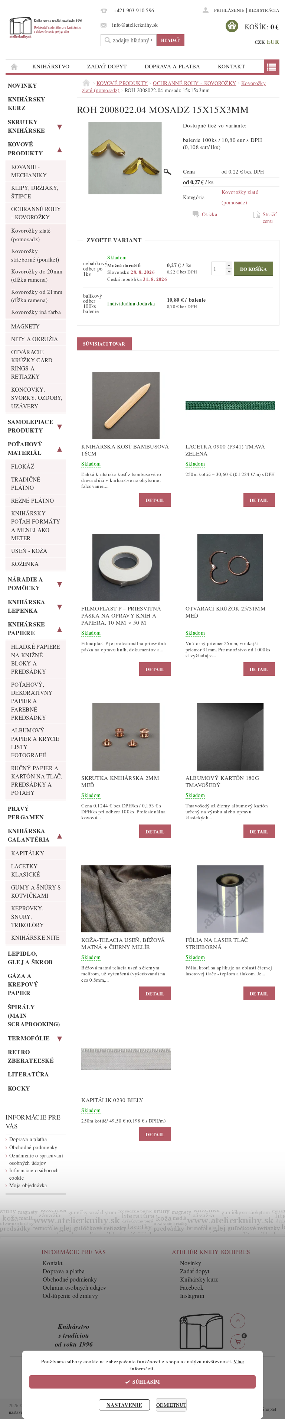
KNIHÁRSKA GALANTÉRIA (29, 834)
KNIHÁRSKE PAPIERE (26, 628)
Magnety (25, 326)
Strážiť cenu (270, 217)
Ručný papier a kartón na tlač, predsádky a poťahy (37, 780)
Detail (154, 499)
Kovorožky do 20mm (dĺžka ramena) (36, 275)
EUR (273, 42)
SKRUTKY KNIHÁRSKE (26, 126)
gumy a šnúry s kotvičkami (36, 891)
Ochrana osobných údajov (74, 1287)
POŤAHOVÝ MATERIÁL (25, 448)
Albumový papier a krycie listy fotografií (35, 742)
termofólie (29, 1038)
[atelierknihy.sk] (51, 27)
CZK (260, 41)
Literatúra (28, 1074)
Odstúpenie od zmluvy (70, 1295)
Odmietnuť (171, 1405)
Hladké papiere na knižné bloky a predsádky (35, 659)
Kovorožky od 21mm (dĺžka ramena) (36, 296)
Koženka (25, 563)
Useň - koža (29, 550)
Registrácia (264, 10)
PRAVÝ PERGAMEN (26, 812)
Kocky (19, 1088)
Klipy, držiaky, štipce (35, 192)
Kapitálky (27, 853)
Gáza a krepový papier (23, 984)
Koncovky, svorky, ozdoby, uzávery (37, 398)
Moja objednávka (28, 1185)
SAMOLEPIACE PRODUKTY (31, 425)
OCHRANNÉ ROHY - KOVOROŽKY (36, 213)
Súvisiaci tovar (104, 344)
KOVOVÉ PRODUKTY (25, 148)
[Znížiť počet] (229, 271)
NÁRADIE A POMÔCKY (25, 583)
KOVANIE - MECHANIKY (29, 171)
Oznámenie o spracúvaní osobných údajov (36, 1159)
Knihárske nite (35, 937)
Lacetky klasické (25, 870)
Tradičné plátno (25, 483)
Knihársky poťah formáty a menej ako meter (35, 525)
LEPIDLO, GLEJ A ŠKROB (30, 957)
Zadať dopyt (107, 66)
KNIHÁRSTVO (50, 66)
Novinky (22, 85)
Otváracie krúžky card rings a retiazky (32, 364)
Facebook (192, 1287)
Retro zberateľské (31, 1056)
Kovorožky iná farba (36, 311)
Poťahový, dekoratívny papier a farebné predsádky (32, 701)
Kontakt (231, 66)
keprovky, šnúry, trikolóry (27, 916)
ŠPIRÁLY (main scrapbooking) (34, 1015)
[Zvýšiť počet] (229, 265)
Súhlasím (146, 1382)
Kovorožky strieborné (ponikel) (35, 255)
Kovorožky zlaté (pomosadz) (31, 234)
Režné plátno (32, 500)
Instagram (192, 1295)
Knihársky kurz (27, 103)
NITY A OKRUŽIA (34, 339)
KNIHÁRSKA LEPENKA (27, 606)
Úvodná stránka (14, 66)
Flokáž (22, 466)
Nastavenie (124, 1405)
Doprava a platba (172, 66)
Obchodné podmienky (33, 1147)
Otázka (209, 214)
